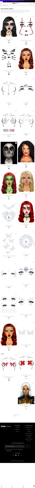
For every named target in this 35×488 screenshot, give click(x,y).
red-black (26, 227)
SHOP (1, 1)
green (9, 198)
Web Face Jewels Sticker (9, 39)
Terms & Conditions (9, 450)
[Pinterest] (19, 455)
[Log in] (31, 3)
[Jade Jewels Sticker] (9, 90)
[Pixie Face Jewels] (26, 59)
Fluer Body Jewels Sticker (26, 254)
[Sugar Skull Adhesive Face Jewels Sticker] (26, 393)
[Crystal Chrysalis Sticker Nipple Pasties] (26, 332)
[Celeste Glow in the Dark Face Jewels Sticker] (26, 302)
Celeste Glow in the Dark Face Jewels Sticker (26, 314)
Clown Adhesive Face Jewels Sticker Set (26, 40)
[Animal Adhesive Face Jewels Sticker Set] (9, 58)
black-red (26, 166)
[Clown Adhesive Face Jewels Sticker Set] (26, 27)
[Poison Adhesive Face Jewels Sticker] (9, 183)
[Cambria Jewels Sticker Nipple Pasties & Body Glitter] (9, 122)
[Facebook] (13, 455)
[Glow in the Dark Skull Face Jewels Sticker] (9, 153)
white (26, 136)
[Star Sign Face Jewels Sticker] (9, 334)
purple (26, 287)
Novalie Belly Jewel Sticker (8, 225)
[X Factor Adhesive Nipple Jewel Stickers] (26, 363)
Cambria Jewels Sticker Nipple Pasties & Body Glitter (9, 134)
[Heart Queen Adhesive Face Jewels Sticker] (26, 212)
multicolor (9, 42)
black (9, 74)
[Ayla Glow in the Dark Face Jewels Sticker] (9, 304)
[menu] (1, 3)
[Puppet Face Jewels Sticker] (26, 151)
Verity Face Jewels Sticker (26, 284)
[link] (12, 486)
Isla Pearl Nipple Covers (26, 133)
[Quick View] (16, 17)
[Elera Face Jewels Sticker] (9, 274)
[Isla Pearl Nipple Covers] (26, 121)
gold (9, 350)
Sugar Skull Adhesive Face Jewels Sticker (26, 405)
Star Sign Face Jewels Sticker (9, 346)
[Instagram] (16, 455)
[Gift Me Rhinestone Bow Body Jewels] (9, 364)
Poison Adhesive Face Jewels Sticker (9, 195)
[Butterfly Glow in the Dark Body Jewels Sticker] (9, 243)
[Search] (29, 3)
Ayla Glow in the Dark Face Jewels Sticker (9, 316)
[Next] (21, 416)
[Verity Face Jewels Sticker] (26, 272)
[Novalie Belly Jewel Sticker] (9, 213)
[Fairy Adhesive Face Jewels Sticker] (26, 181)
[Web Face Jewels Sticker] (9, 27)
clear (26, 74)
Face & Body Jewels (5, 5)
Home (1, 5)
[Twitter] (21, 455)
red (26, 44)
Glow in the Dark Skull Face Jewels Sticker (9, 165)
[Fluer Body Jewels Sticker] (26, 242)
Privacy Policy (20, 449)
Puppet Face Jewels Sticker (26, 163)
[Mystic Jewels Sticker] (26, 90)
